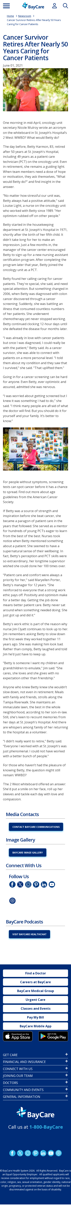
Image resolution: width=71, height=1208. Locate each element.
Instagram (28, 884)
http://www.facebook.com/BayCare (12, 884)
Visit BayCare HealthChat (29, 934)
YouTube (52, 884)
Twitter (20, 884)
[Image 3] (18, 1036)
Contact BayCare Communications (36, 827)
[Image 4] (53, 1036)
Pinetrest (36, 884)
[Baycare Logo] (33, 6)
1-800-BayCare (46, 1127)
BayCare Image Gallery (27, 852)
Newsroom (24, 16)
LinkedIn (44, 884)
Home (10, 16)
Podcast (12, 900)
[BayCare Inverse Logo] (35, 1113)
